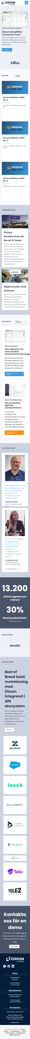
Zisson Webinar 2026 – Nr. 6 (14, 98)
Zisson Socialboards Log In (15, 1019)
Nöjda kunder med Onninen (15, 288)
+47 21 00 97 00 (15, 985)
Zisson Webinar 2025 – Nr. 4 (14, 179)
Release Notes (15, 1022)
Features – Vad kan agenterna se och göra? (14, 147)
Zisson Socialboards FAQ (15, 1015)
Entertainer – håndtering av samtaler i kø (14, 106)
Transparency (15, 1031)
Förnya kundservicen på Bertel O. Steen (14, 236)
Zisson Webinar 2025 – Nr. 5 (14, 139)
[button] (26, 3)
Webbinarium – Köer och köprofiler (14, 186)
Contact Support (15, 983)
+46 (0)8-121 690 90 (15, 1002)
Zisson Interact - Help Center (15, 1011)
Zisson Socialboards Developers (15, 1017)
